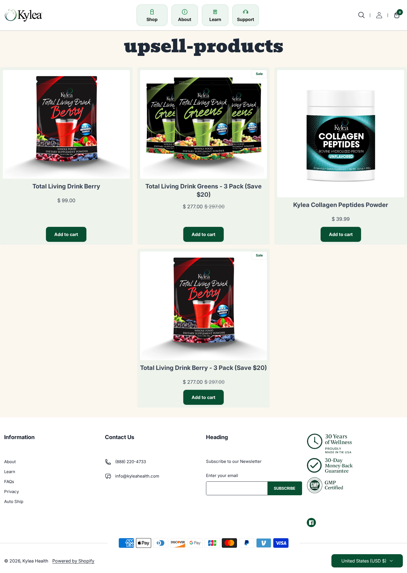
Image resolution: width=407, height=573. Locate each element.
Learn (9, 471)
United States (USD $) (364, 561)
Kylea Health (35, 561)
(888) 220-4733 (130, 461)
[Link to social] (311, 522)
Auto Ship (13, 501)
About (10, 461)
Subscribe (284, 488)
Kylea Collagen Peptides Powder (340, 204)
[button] (395, 15)
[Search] (361, 15)
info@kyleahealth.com (137, 476)
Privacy (11, 491)
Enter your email (222, 475)
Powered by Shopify (73, 561)
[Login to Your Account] (379, 15)
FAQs (9, 481)
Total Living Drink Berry (66, 186)
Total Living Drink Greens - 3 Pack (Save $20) (203, 190)
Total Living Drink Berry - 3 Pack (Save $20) (203, 367)
